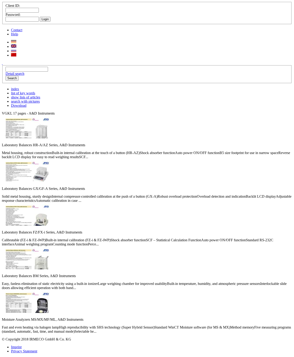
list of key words (23, 93)
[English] (13, 46)
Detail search (15, 74)
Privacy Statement (24, 351)
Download (18, 105)
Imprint (16, 347)
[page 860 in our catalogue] (26, 268)
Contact (16, 30)
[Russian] (13, 51)
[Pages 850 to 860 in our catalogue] (26, 181)
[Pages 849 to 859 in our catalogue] (26, 137)
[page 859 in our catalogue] (26, 224)
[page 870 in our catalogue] (26, 312)
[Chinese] (13, 55)
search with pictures (25, 101)
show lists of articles (25, 97)
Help (14, 34)
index (15, 89)
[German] (13, 42)
